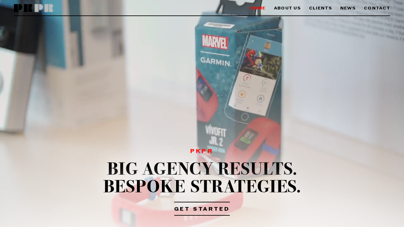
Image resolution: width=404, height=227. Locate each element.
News (348, 8)
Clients (320, 8)
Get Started (202, 209)
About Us (287, 8)
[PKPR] (33, 8)
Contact (377, 8)
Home (258, 8)
